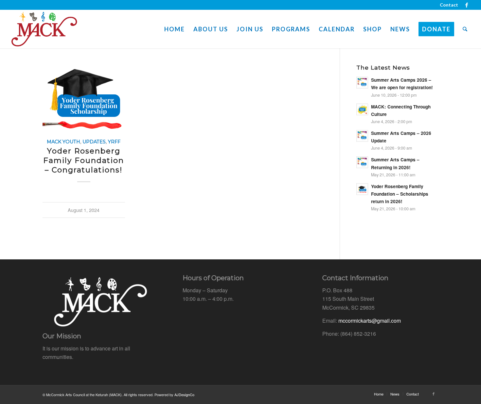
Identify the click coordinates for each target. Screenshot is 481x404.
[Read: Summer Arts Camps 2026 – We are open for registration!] (362, 83)
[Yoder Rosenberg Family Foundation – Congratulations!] (84, 97)
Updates (94, 142)
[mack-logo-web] (44, 29)
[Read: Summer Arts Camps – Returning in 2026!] (362, 162)
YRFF (114, 142)
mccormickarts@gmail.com (369, 320)
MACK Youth (63, 142)
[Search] (465, 29)
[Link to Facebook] (467, 5)
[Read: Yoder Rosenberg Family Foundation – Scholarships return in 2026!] (362, 189)
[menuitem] (447, 5)
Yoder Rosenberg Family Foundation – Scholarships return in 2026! (399, 193)
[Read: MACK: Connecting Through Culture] (362, 109)
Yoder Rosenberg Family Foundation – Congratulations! (83, 160)
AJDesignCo (184, 394)
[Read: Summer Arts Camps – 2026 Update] (362, 136)
